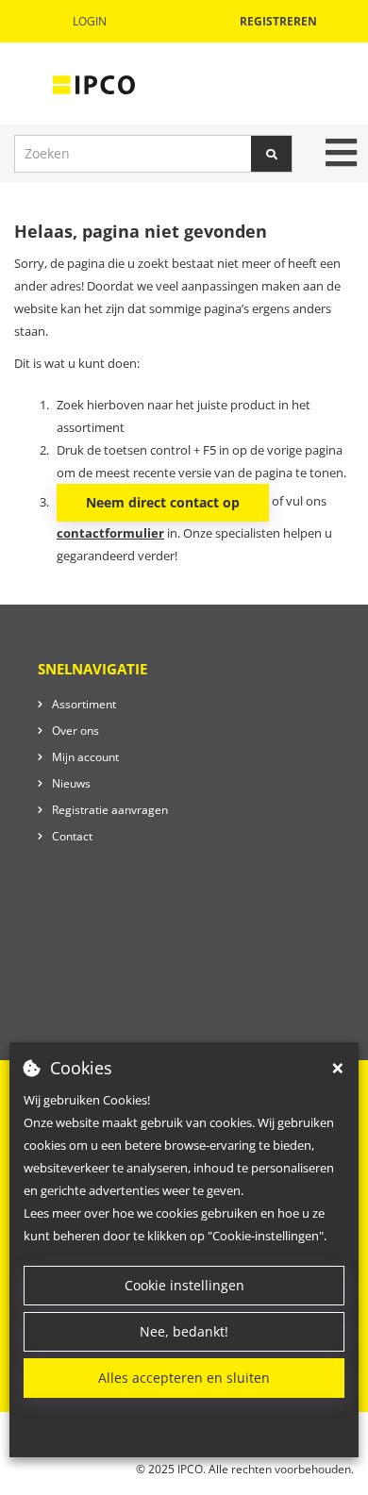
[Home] (94, 84)
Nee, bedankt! (184, 1331)
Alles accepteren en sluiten (184, 1378)
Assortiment (84, 704)
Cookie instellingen (184, 1285)
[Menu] (341, 153)
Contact (72, 836)
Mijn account (85, 757)
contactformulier (110, 532)
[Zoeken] (272, 154)
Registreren (278, 21)
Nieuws (71, 783)
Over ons (75, 731)
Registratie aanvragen (110, 810)
